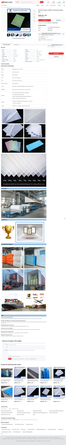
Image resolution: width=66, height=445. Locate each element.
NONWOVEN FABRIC (20, 410)
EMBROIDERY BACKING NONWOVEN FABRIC (40, 412)
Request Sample (55, 22)
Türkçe (53, 438)
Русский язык (24, 438)
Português (15, 438)
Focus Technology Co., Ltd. (26, 440)
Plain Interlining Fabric (16, 431)
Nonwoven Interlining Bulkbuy (27, 431)
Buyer (42, 5)
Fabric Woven (23, 429)
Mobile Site (55, 437)
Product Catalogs (15, 408)
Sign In (40, 39)
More (2, 433)
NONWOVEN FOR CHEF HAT (5, 414)
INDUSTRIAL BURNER (20, 414)
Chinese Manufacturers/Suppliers (20, 437)
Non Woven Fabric (9, 7)
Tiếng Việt (56, 438)
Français (19, 438)
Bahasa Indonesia (61, 438)
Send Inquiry (44, 20)
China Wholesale (28, 437)
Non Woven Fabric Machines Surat (7, 424)
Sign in (64, 2)
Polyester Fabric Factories (6, 429)
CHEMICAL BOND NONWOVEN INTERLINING (56, 410)
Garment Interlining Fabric (52, 429)
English (9, 438)
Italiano (28, 438)
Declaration (43, 440)
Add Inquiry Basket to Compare (19, 38)
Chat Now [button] (59, 20)
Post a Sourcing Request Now (30, 358)
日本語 (44, 438)
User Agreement (39, 440)
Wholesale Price (34, 437)
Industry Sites (40, 437)
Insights (59, 437)
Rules (64, 5)
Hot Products (8, 437)
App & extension (52, 5)
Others (34, 414)
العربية (38, 438)
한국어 (41, 438)
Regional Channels (45, 437)
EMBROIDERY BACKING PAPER (6, 410)
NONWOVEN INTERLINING (37, 410)
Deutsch (31, 438)
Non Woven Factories (15, 429)
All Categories (4, 5)
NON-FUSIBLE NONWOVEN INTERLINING (23, 412)
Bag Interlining (60, 429)
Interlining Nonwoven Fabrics (6, 431)
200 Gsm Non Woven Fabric (19, 424)
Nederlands (35, 438)
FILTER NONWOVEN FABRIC (53, 412)
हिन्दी (46, 438)
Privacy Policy (48, 440)
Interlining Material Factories (41, 429)
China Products (13, 437)
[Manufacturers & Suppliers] (6, 2)
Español (12, 438)
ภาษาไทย (50, 438)
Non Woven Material (31, 429)
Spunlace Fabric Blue (29, 424)
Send (10, 358)
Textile (5, 7)
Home (2, 7)
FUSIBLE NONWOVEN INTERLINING (7, 412)
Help (47, 5)
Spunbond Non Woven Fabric (17, 7)
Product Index (51, 437)
